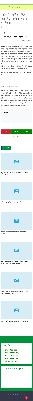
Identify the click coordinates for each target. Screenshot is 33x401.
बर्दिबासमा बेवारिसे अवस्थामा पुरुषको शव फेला (13, 202)
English (16, 132)
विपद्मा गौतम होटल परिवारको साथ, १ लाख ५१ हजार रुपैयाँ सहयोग (15, 173)
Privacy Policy (19, 396)
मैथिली (26, 132)
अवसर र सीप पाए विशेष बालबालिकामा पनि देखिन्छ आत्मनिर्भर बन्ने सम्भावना (15, 292)
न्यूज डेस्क (6, 37)
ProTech (20, 399)
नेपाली (6, 132)
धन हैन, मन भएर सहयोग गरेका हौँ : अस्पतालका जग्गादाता (13, 233)
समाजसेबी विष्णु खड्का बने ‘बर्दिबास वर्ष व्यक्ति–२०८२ (15, 321)
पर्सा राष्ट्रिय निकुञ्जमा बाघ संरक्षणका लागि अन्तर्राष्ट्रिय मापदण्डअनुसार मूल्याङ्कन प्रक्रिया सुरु (15, 263)
